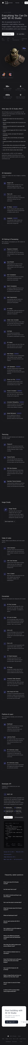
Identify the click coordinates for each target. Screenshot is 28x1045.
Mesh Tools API (7, 859)
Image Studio (10, 2)
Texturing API (7, 854)
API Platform (7, 817)
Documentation (19, 817)
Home (3, 1038)
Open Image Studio (9, 521)
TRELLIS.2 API (19, 851)
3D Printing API (18, 859)
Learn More (21, 34)
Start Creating (7, 34)
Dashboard (8, 1041)
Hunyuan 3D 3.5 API (9, 851)
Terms (21, 1041)
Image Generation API (9, 856)
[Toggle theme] (22, 3)
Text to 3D (15, 1038)
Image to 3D (11, 1022)
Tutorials (17, 2)
